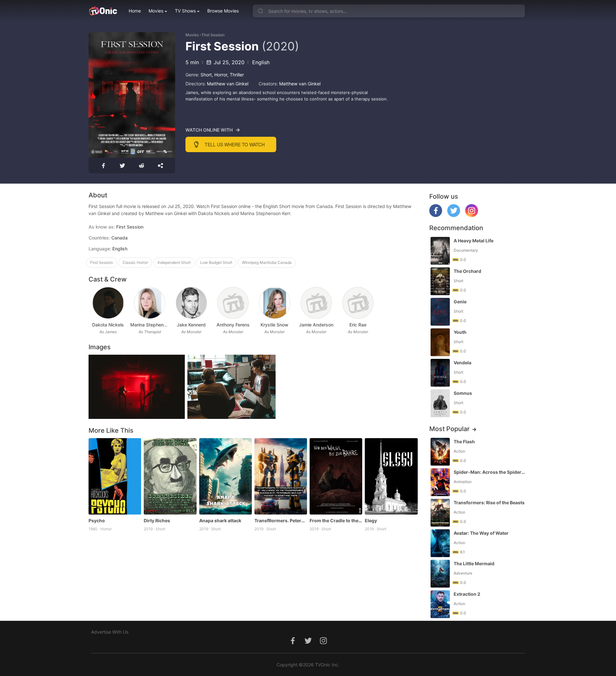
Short (206, 74)
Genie (460, 301)
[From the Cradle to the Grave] (336, 476)
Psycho (97, 520)
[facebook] (435, 215)
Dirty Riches (157, 520)
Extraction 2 (467, 594)
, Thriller (235, 74)
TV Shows (185, 10)
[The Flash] (440, 452)
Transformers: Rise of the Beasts (489, 502)
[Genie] (440, 312)
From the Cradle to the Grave (336, 520)
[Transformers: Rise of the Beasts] (440, 513)
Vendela (462, 362)
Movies (156, 10)
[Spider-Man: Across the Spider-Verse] (440, 482)
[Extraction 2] (440, 604)
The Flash (464, 441)
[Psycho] (115, 476)
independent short (174, 262)
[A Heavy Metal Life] (440, 251)
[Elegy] (391, 476)
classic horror (135, 262)
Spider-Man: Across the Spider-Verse (490, 472)
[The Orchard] (440, 281)
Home (135, 10)
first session (101, 262)
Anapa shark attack (220, 520)
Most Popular (449, 429)
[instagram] (471, 215)
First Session (213, 34)
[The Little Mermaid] (440, 574)
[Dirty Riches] (170, 476)
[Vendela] (440, 373)
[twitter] (453, 215)
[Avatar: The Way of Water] (440, 543)
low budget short (216, 262)
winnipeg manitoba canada (267, 262)
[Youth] (440, 342)
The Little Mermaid (474, 563)
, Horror (219, 74)
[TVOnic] (103, 11)
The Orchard (467, 271)
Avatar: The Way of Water (481, 533)
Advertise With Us (109, 632)
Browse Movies (223, 10)
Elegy (371, 520)
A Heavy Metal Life (473, 240)
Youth (460, 332)
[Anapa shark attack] (225, 476)
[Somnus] (440, 403)
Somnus (463, 393)
